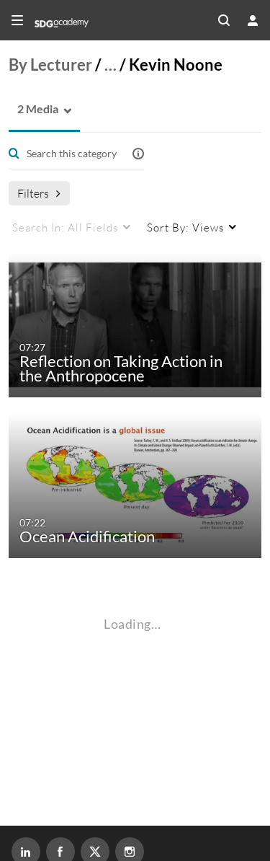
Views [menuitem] (185, 227)
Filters (33, 193)
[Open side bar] (17, 20)
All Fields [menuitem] (65, 227)
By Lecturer (50, 64)
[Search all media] (223, 20)
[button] (33, 109)
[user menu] (252, 20)
